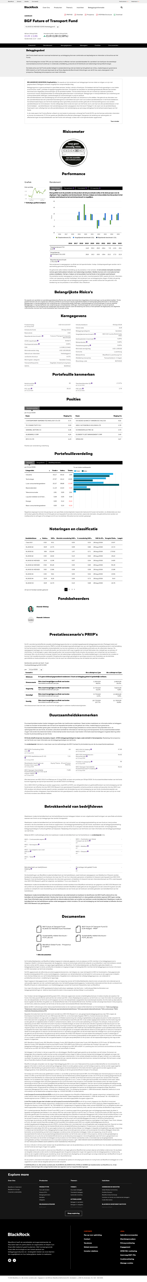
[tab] (36, 194)
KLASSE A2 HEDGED (33, 560)
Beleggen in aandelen (77, 1202)
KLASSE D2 (30, 583)
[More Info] (73, 188)
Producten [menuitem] (58, 8)
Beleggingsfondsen (44, 1195)
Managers (84, 45)
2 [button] (69, 589)
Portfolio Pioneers (107, 1192)
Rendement (47, 45)
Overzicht (32, 45)
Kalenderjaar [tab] (56, 188)
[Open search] (121, 7)
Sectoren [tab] (29, 462)
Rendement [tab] (55, 182)
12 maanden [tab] (94, 188)
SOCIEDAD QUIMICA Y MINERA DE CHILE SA (91, 420)
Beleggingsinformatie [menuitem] (96, 8)
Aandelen (42, 1197)
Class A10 (29, 542)
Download (119, 14)
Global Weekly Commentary (110, 1190)
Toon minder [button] (115, 121)
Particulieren (123, 1)
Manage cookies (126, 1263)
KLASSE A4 (29, 574)
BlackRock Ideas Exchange (109, 1195)
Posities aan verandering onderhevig (36, 445)
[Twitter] (14, 1260)
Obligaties (42, 1200)
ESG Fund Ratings (112, 1007)
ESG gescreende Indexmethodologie (89, 1009)
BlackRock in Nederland (14, 1187)
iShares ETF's (43, 1192)
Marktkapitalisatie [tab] (54, 462)
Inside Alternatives (107, 1200)
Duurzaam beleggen (76, 1190)
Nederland (134, 1)
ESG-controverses (107, 1009)
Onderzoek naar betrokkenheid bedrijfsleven (63, 1009)
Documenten (113, 45)
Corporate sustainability (15, 1192)
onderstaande (31, 744)
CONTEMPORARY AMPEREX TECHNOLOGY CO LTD (43, 420)
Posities (98, 45)
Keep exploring (74, 1213)
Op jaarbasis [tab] (68, 188)
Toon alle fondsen (44, 1190)
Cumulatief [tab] (81, 188)
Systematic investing (76, 1195)
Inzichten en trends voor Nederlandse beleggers (116, 1197)
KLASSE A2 (29, 547)
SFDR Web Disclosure (105, 14)
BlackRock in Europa (14, 1189)
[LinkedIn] (9, 1260)
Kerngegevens (66, 45)
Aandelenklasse (31, 538)
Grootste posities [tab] (32, 408)
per (25, 669)
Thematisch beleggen (77, 1192)
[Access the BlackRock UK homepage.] (19, 1235)
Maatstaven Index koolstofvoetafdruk (36, 1009)
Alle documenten (44, 955)
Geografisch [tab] (40, 462)
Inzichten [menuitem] (80, 8)
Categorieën (30, 470)
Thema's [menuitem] (69, 8)
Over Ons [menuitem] (46, 8)
